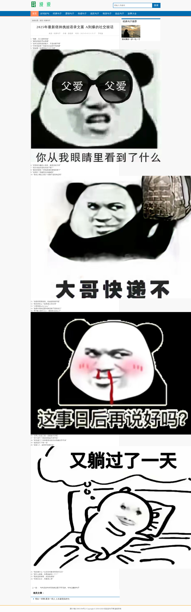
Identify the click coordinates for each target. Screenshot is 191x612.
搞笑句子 (94, 13)
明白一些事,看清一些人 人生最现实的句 (52, 599)
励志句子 (119, 13)
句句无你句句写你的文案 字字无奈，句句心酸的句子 (59, 588)
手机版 (100, 33)
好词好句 (44, 13)
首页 (34, 13)
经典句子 (57, 13)
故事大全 (132, 13)
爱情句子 (69, 13)
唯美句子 (107, 13)
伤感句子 (82, 13)
